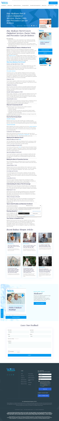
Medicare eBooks (24, 381)
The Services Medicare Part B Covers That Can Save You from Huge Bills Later (14, 246)
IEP (20, 139)
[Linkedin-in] (11, 375)
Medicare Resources (51, 5)
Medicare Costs (44, 5)
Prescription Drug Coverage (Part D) (35, 5)
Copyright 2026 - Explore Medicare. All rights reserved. (29, 409)
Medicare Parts (10, 5)
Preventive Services (11, 71)
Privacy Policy (30, 373)
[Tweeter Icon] (9, 375)
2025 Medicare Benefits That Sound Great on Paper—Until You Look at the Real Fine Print (45, 245)
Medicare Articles (24, 383)
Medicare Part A (12, 55)
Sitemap (29, 384)
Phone (31, 334)
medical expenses (33, 126)
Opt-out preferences (27, 215)
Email (9, 334)
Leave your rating (11, 338)
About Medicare (3, 5)
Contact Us (23, 377)
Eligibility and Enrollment (17, 5)
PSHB (56, 5)
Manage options (35, 213)
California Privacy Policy (31, 380)
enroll (20, 147)
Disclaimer (30, 382)
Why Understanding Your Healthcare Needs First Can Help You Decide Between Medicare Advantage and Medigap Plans (45, 270)
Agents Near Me (23, 379)
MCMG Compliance (31, 377)
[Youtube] (13, 375)
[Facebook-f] (7, 375)
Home (22, 373)
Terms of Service (31, 375)
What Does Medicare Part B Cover (16, 62)
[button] (40, 205)
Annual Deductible (11, 124)
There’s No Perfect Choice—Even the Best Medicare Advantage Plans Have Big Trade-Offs (29, 246)
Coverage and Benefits (25, 5)
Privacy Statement (32, 215)
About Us (22, 375)
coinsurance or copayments (23, 134)
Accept (23, 213)
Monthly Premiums (11, 118)
